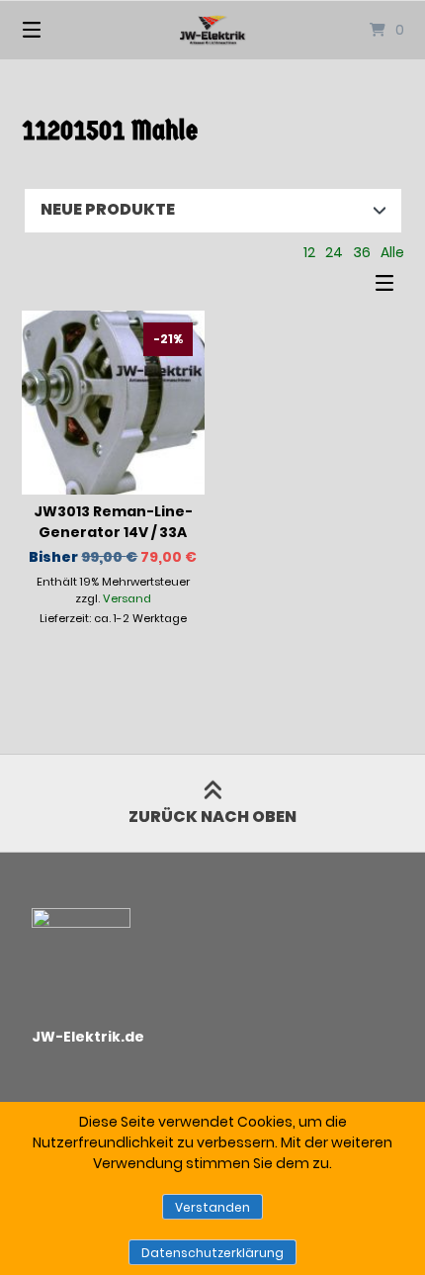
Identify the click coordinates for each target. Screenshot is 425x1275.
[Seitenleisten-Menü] (389, 287)
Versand (127, 598)
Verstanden (212, 1207)
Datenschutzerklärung (212, 1252)
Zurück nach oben (212, 816)
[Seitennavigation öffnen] (60, 29)
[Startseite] (213, 29)
